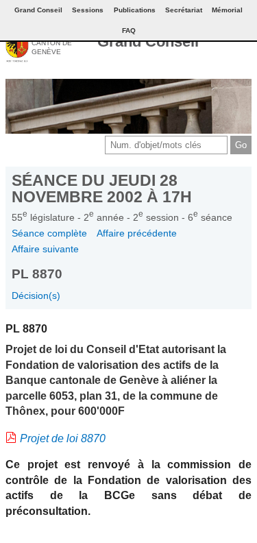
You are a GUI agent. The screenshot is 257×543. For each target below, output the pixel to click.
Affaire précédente (137, 233)
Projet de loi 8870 (63, 438)
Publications (135, 10)
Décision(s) (36, 295)
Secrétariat (183, 10)
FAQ (129, 30)
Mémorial (227, 10)
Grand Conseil (148, 41)
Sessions (87, 10)
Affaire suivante (45, 248)
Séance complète (49, 233)
